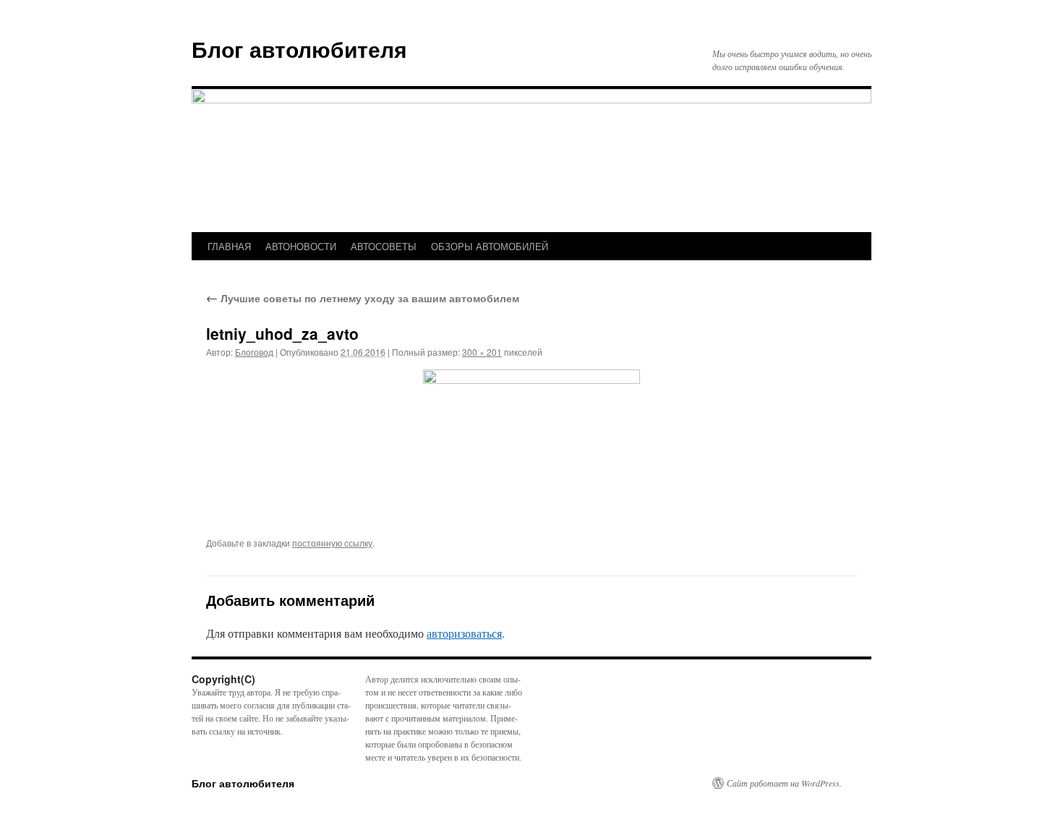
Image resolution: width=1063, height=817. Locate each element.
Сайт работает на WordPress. (784, 783)
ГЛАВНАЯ (229, 246)
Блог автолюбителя (299, 48)
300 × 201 (482, 352)
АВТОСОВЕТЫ (384, 246)
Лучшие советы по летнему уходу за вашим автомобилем (362, 298)
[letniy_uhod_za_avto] (531, 442)
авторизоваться (464, 633)
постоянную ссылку (332, 542)
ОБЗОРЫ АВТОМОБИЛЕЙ (489, 246)
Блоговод (254, 352)
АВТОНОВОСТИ (300, 246)
